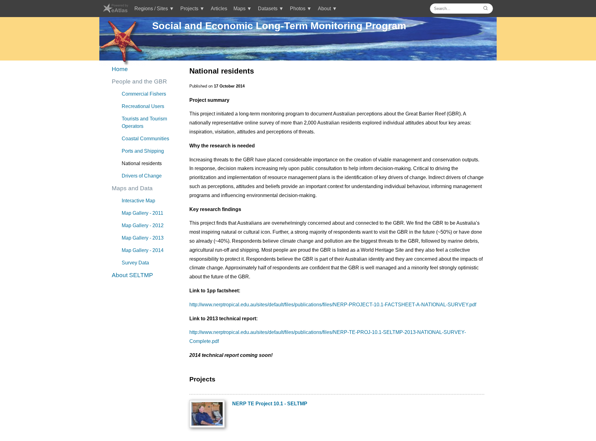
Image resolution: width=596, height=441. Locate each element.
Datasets (268, 8)
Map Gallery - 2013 (143, 238)
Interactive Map (138, 200)
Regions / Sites (151, 8)
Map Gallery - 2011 (142, 213)
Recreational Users (143, 106)
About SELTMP (132, 275)
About (324, 8)
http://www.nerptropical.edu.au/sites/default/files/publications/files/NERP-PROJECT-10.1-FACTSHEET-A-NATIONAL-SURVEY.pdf (332, 304)
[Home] (115, 11)
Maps (239, 8)
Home (120, 69)
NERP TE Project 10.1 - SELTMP (269, 403)
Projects (189, 8)
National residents (142, 163)
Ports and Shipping (143, 151)
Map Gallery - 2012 (143, 225)
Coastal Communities (145, 138)
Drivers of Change (142, 175)
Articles (219, 8)
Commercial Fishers (144, 94)
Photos (297, 8)
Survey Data (135, 262)
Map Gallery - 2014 (143, 250)
